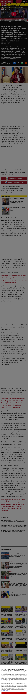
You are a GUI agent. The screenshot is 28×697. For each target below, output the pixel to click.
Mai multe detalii (16, 673)
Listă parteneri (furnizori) (4, 690)
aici (1, 679)
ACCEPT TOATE (14, 693)
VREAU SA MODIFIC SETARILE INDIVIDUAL (13, 695)
